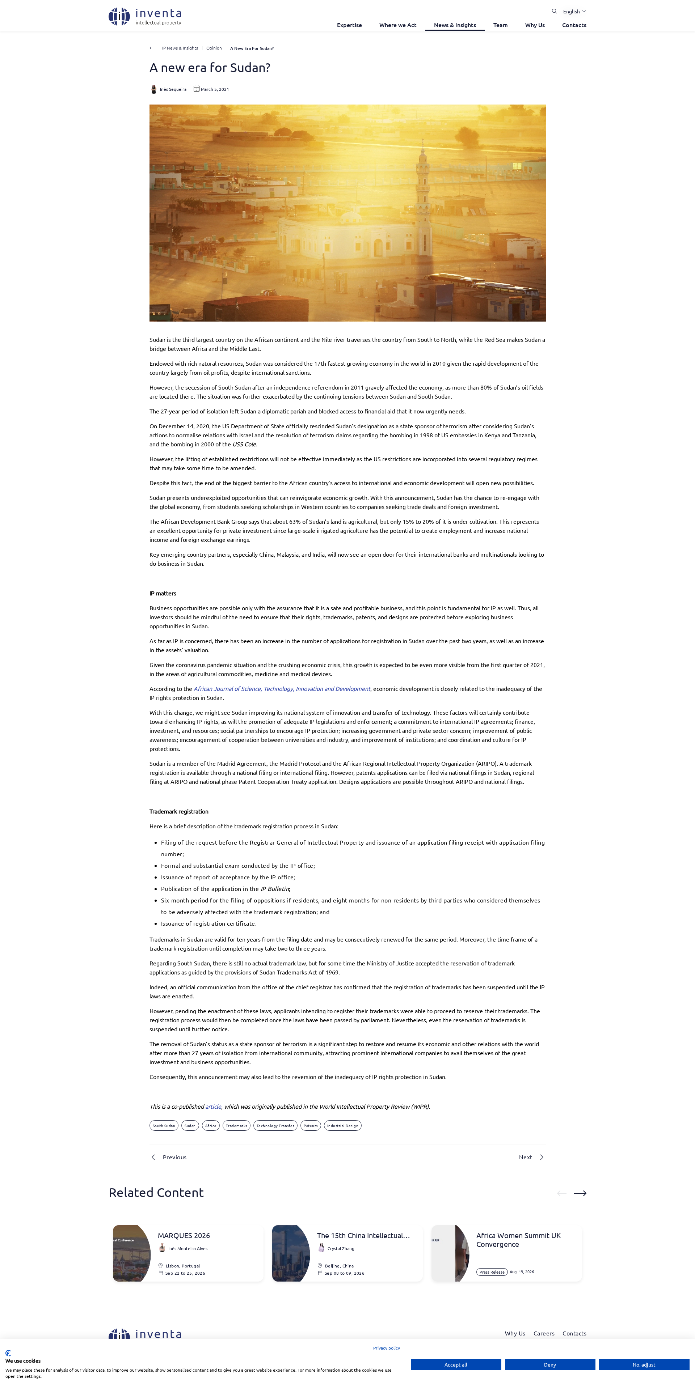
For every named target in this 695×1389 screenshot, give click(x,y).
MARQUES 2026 (184, 1235)
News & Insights (455, 25)
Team (500, 25)
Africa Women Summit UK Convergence (518, 1239)
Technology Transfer (276, 1125)
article (213, 1106)
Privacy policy (386, 1348)
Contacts (574, 25)
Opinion (214, 48)
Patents (311, 1125)
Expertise (349, 25)
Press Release (492, 1272)
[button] (571, 11)
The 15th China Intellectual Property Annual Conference (363, 1235)
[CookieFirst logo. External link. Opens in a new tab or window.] (8, 1353)
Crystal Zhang (341, 1248)
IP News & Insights (180, 48)
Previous (175, 1156)
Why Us (535, 25)
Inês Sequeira (173, 89)
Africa (210, 1125)
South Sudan (164, 1125)
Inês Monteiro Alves (187, 1248)
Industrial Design (343, 1125)
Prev (561, 1193)
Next (525, 1156)
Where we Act (398, 25)
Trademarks (236, 1125)
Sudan (190, 1125)
